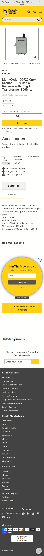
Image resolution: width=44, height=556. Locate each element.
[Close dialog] (39, 260)
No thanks (22, 288)
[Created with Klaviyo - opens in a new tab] (22, 297)
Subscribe (21, 282)
